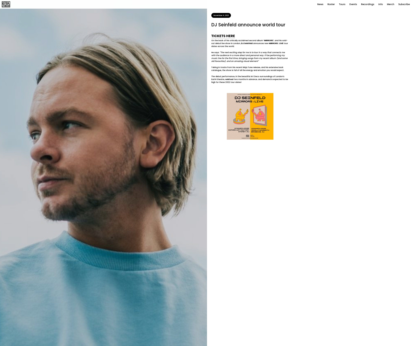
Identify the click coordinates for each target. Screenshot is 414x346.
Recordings (367, 4)
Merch (390, 4)
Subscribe (404, 4)
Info (380, 4)
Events (353, 4)
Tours (342, 4)
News (320, 4)
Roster (331, 4)
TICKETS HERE (223, 35)
